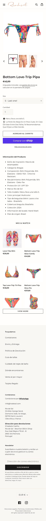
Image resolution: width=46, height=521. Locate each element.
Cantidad (6, 107)
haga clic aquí (16, 480)
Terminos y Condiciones (26, 509)
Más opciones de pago (23, 147)
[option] (13, 59)
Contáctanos (10, 337)
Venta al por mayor (13, 377)
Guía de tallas (11, 357)
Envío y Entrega (12, 344)
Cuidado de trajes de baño (16, 364)
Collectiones (27, 511)
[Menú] (4, 4)
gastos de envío (28, 85)
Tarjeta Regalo (11, 383)
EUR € (22, 495)
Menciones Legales (10, 509)
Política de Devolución (15, 351)
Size (4, 96)
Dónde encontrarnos (14, 370)
